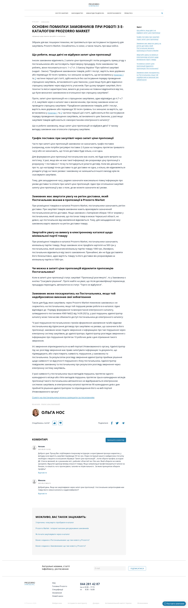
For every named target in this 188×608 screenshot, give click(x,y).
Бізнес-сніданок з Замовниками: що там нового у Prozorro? (61, 546)
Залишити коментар (115, 440)
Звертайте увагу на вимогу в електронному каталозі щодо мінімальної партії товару (147, 57)
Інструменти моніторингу (77, 603)
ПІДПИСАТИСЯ (137, 569)
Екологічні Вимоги (114, 13)
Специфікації (57, 589)
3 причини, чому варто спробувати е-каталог (55, 522)
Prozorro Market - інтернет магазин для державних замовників (62, 528)
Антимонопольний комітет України (118, 603)
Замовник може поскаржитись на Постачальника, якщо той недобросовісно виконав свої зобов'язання (148, 76)
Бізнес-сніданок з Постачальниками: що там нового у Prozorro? (62, 540)
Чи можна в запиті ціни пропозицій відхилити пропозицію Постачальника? (147, 66)
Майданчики (57, 603)
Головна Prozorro (59, 586)
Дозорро (96, 603)
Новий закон (57, 596)
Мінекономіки (142, 603)
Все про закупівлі (61, 13)
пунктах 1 (119, 74)
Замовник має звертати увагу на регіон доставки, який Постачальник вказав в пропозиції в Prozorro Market (149, 47)
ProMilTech (128, 13)
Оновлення (57, 593)
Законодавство (77, 13)
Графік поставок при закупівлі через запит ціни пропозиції (148, 38)
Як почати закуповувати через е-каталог (53, 534)
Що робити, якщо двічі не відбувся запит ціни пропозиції (148, 31)
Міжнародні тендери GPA (95, 13)
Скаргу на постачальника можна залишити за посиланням (63, 397)
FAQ (53, 583)
